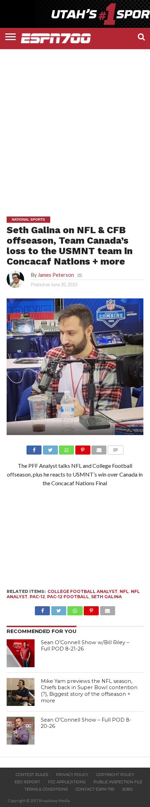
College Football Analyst (82, 591)
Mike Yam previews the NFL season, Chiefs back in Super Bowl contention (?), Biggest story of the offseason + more (89, 691)
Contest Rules (32, 774)
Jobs (127, 789)
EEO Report (27, 781)
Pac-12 (37, 596)
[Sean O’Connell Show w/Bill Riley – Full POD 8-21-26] (21, 653)
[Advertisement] (75, 126)
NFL (124, 591)
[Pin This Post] (82, 448)
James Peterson (56, 275)
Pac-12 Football (68, 596)
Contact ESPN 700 (95, 789)
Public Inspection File (117, 781)
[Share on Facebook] (34, 448)
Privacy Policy (72, 774)
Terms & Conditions (46, 789)
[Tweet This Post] (50, 448)
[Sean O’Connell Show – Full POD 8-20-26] (21, 731)
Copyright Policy (115, 774)
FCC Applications (66, 781)
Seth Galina (106, 596)
